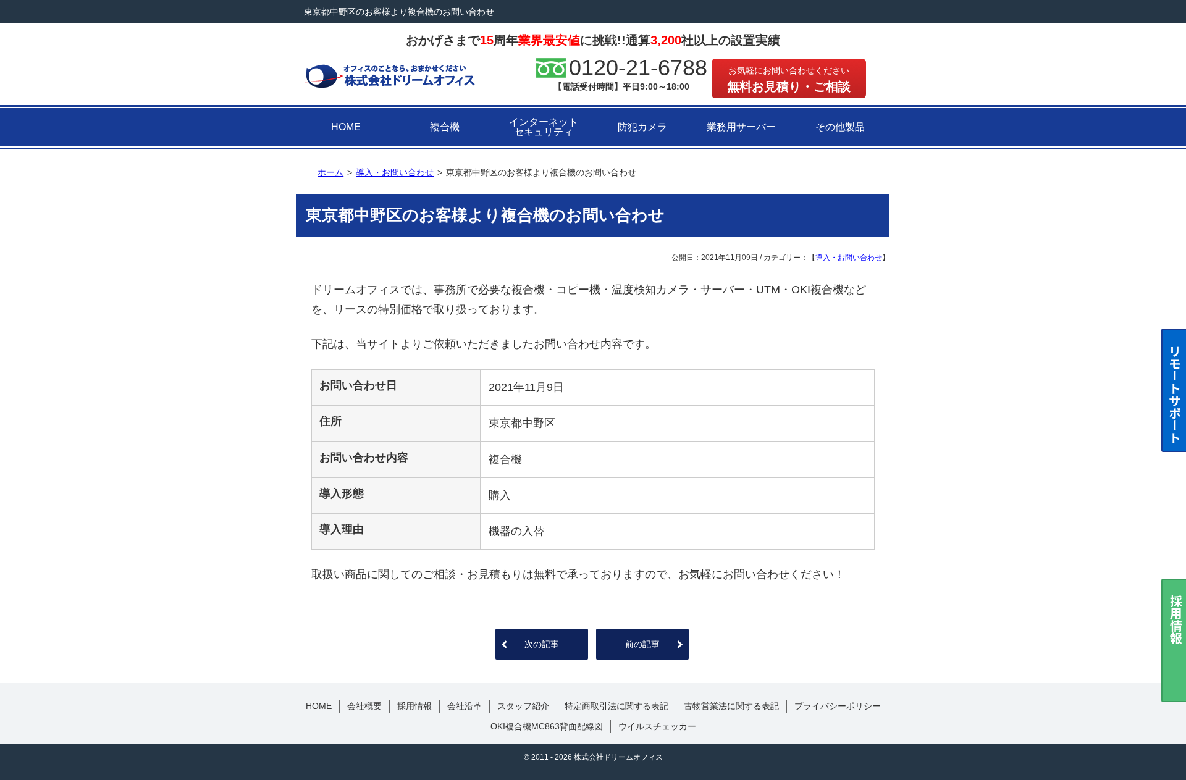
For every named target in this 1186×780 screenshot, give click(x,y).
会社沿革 (464, 706)
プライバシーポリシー (837, 706)
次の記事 (541, 644)
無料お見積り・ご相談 (789, 79)
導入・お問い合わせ (848, 257)
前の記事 (642, 644)
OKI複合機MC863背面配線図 (546, 726)
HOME (346, 127)
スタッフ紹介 (523, 706)
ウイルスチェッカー (657, 726)
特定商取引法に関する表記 (616, 706)
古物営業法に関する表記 (731, 706)
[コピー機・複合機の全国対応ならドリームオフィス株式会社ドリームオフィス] (390, 75)
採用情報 (414, 706)
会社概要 (364, 706)
